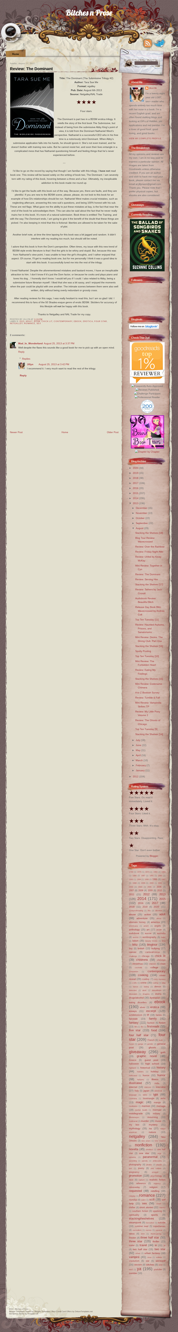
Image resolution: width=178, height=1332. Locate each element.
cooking (143, 975)
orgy (159, 1153)
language (133, 1095)
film (135, 1027)
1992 (160, 876)
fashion (151, 1023)
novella (133, 1149)
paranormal (150, 1157)
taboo (132, 1233)
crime (143, 982)
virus (149, 1257)
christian (161, 960)
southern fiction (140, 1211)
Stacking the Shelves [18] (149, 532)
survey (149, 1230)
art (148, 929)
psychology (156, 1176)
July (138, 740)
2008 (140, 890)
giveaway (137, 1052)
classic (152, 963)
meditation (133, 1106)
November (142, 513)
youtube (158, 1269)
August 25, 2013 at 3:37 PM (59, 343)
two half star (140, 1249)
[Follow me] (159, 43)
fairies (159, 1015)
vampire (134, 1257)
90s (149, 911)
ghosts (152, 1047)
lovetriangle (148, 1098)
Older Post (113, 432)
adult (29, 321)
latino (145, 1095)
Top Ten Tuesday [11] (147, 619)
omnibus (149, 1149)
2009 (150, 890)
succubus (150, 1223)
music (158, 1121)
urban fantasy (152, 1253)
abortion (158, 911)
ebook (78, 321)
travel (143, 1245)
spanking (157, 1211)
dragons (146, 994)
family (153, 1018)
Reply (21, 351)
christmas (137, 963)
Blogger (154, 856)
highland (132, 1068)
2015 (136, 493)
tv (164, 1245)
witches (150, 1264)
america (155, 922)
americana (133, 926)
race (131, 1179)
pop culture (156, 1168)
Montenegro (134, 1117)
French (151, 1040)
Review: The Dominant (31, 69)
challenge (133, 956)
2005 (149, 887)
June (139, 745)
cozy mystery (159, 979)
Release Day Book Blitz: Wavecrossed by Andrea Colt (149, 611)
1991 (151, 876)
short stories (146, 1207)
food (154, 1030)
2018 (136, 478)
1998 (134, 883)
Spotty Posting (143, 651)
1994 (139, 879)
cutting (155, 983)
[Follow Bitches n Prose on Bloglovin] (144, 328)
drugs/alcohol (136, 997)
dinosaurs (133, 994)
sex (39, 323)
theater (132, 1237)
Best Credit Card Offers (62, 1311)
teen (143, 1234)
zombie (133, 1273)
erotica (88, 321)
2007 (131, 890)
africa (158, 918)
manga (157, 1102)
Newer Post (16, 432)
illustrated (135, 1083)
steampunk (135, 1222)
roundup (133, 1199)
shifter (132, 1207)
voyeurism (134, 1261)
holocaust (133, 1075)
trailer (132, 1245)
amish (146, 926)
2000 (151, 883)
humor (161, 1075)
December (142, 508)
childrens (142, 959)
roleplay (132, 1196)
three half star (149, 1237)
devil (144, 990)
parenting (133, 1161)
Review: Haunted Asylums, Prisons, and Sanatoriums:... (149, 628)
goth (163, 1052)
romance (29, 323)
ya (139, 1269)
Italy (137, 1090)
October (140, 518)
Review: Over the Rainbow (149, 546)
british (141, 948)
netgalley (16, 323)
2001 (160, 883)
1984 (163, 872)
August (140, 528)
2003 (131, 887)
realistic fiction (157, 1179)
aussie (148, 933)
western (138, 1264)
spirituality (134, 1215)
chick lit (47, 321)
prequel (155, 1172)
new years (146, 1141)
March (139, 760)
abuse (132, 914)
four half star (139, 1035)
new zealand (160, 1141)
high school (152, 1063)
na (150, 1128)
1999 (143, 883)
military (156, 1113)
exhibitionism (135, 1015)
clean (162, 963)
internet (133, 1087)
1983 (155, 872)
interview (160, 1087)
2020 (136, 468)
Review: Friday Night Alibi (149, 551)
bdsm (37, 321)
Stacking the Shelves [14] (149, 734)
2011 (131, 894)
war (147, 1261)
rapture (142, 1180)
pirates (149, 1165)
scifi (152, 1199)
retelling (155, 1191)
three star (135, 1241)
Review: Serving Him (146, 579)
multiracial (133, 1121)
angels (157, 926)
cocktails (138, 967)
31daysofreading (136, 911)
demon (157, 986)
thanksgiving (156, 1234)
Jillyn (30, 364)
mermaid (157, 1110)
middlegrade (136, 1113)
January (140, 770)
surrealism (137, 1230)
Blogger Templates (17, 1311)
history (161, 1067)
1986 (134, 876)
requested (135, 1191)
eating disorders (138, 1002)
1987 (143, 876)
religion (153, 1187)
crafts (134, 983)
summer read (141, 1226)
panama (132, 1157)
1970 (139, 872)
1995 (147, 879)
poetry (141, 1168)
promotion (135, 1175)
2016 (136, 488)
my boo (134, 1124)
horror (146, 1075)
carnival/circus (152, 952)
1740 (131, 872)
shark (158, 1204)
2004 (140, 887)
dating (146, 987)
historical (145, 1067)
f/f (148, 1014)
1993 (131, 879)
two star (160, 1249)
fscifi (161, 1040)
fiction (162, 1022)
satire (143, 1200)
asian (159, 929)
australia (161, 933)
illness (155, 1079)
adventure (142, 918)
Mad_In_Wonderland (30, 343)
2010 (159, 890)
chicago (145, 956)
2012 (136, 776)
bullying (155, 948)
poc (130, 1168)
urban (137, 1253)
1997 (163, 879)
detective (133, 990)
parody (145, 1161)
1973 (147, 872)
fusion (131, 1044)
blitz (135, 944)
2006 (159, 887)
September (142, 523)
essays (133, 1011)
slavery (162, 1207)
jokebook (158, 1091)
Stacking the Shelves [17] (149, 584)
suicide (161, 1222)
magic (140, 1102)
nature (152, 1132)
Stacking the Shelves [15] (149, 678)
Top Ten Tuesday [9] (146, 729)
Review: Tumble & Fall (147, 697)
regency (157, 1183)
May (138, 750)
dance (135, 987)
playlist (159, 1165)
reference (141, 1183)
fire (142, 1027)
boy (131, 948)
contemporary (63, 321)
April (138, 755)
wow (161, 1265)
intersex (147, 1087)
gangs (140, 1044)
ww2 (131, 1269)
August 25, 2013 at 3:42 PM (54, 364)
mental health (141, 1110)
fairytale (133, 1018)
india (157, 1083)
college (154, 967)
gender (150, 1044)
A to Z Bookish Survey (147, 692)
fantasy (134, 1022)
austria (135, 937)
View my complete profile (145, 138)
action (147, 914)
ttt (156, 1245)
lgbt (155, 1094)
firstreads (153, 1026)
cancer (132, 952)
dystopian (155, 997)
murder (145, 1121)
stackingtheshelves (141, 1218)
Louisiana (133, 1098)
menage (160, 1106)
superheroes (159, 1226)
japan (146, 1090)
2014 (136, 498)
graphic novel (147, 1056)
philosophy (157, 1161)
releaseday (134, 1187)
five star (135, 1030)
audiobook (134, 933)
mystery (153, 1124)
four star (100, 321)
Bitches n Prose (89, 12)
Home (15, 54)
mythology (134, 1128)
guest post (151, 1060)
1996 (154, 879)
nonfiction (143, 1145)
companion (133, 971)
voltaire (159, 1257)
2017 (136, 483)
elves (142, 1007)
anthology (134, 929)
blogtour (152, 944)
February (141, 765)
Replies (26, 358)
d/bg (163, 983)
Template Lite (32, 1314)
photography (135, 1164)
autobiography (149, 937)
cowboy (145, 979)
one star (144, 1153)
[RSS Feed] (147, 43)
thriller (156, 1241)
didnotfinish (156, 990)
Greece (132, 1060)
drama (158, 994)
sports (154, 1214)
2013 (21, 321)
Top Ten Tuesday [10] (147, 656)
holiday (155, 1071)
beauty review (151, 941)
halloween (134, 1063)
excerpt (151, 1011)
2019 (136, 473)
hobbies (140, 1072)
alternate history (137, 922)
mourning (152, 1117)
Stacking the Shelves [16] (149, 646)
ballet (163, 937)
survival (159, 1230)
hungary (140, 1079)
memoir (146, 1106)
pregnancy (134, 1172)
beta (163, 941)
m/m (163, 1098)
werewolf (160, 1260)
